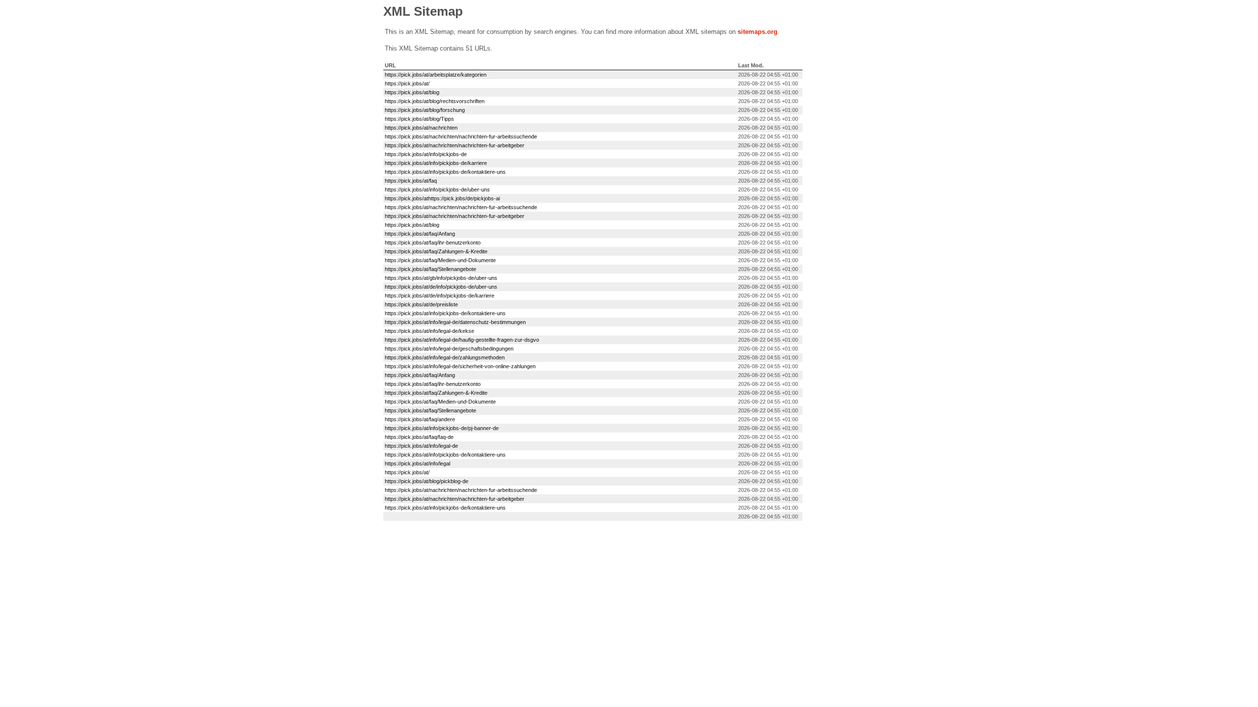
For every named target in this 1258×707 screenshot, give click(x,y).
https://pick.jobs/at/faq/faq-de (419, 437)
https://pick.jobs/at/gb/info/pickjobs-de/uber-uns (441, 278)
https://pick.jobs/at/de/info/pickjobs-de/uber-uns (441, 287)
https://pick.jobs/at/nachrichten (421, 128)
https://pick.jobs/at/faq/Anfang (420, 234)
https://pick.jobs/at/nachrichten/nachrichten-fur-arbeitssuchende (461, 136)
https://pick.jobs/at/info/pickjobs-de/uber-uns (437, 189)
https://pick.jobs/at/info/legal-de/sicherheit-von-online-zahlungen (460, 366)
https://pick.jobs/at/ (407, 83)
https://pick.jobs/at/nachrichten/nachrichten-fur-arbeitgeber (454, 145)
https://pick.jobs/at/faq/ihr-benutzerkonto (433, 242)
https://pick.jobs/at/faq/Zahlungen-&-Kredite (436, 251)
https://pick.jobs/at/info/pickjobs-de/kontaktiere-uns (445, 172)
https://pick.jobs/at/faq (411, 181)
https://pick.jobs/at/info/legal (417, 463)
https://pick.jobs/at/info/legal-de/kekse (429, 331)
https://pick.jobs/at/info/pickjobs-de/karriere (436, 163)
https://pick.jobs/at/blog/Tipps (419, 119)
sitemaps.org (757, 31)
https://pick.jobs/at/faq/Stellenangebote (430, 269)
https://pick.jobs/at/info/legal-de (421, 446)
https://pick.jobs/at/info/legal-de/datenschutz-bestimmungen (455, 322)
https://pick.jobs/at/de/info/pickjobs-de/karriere (439, 296)
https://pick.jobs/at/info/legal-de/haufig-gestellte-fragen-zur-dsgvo (462, 340)
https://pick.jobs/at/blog (412, 92)
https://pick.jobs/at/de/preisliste (421, 304)
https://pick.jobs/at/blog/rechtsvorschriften (435, 101)
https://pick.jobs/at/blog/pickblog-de (426, 481)
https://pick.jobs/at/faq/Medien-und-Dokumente (440, 260)
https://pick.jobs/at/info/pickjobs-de (426, 154)
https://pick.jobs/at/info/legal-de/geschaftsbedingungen (449, 349)
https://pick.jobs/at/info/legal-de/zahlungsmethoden (445, 357)
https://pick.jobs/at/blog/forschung (425, 110)
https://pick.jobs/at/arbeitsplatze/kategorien (435, 75)
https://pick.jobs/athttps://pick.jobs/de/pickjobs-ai (442, 198)
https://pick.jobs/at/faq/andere (420, 419)
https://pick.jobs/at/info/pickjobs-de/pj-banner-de (442, 428)
